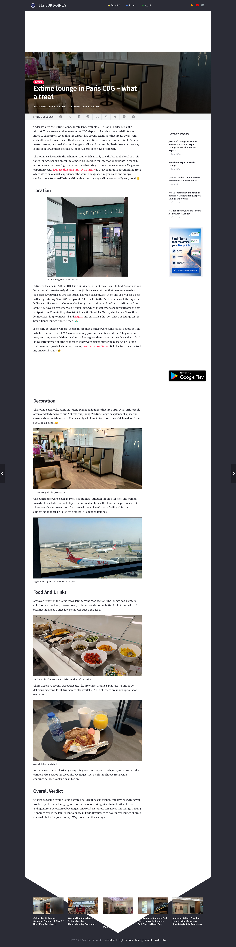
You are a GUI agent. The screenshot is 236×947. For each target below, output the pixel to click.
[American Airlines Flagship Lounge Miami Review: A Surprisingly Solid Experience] (187, 905)
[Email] (203, 5)
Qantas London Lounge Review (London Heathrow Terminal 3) (184, 179)
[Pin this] (87, 117)
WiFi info (160, 940)
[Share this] (60, 117)
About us (110, 940)
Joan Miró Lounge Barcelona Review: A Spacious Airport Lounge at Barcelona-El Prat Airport (183, 146)
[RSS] (192, 5)
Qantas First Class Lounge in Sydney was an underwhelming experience (82, 921)
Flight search (125, 940)
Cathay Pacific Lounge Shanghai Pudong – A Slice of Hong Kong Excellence (48, 921)
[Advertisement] (118, 31)
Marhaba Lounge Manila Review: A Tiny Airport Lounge (185, 212)
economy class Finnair (96, 346)
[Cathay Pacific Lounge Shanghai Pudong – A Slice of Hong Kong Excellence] (48, 905)
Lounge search (144, 940)
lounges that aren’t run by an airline (74, 169)
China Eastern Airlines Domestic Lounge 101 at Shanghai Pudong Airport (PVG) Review (116, 923)
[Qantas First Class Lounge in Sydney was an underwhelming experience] (83, 905)
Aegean (78, 316)
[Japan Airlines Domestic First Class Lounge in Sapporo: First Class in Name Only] (153, 905)
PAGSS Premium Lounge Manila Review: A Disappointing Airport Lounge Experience (184, 195)
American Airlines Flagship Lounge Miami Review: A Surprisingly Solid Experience (187, 921)
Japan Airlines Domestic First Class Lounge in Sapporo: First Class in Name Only (152, 921)
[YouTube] (197, 5)
